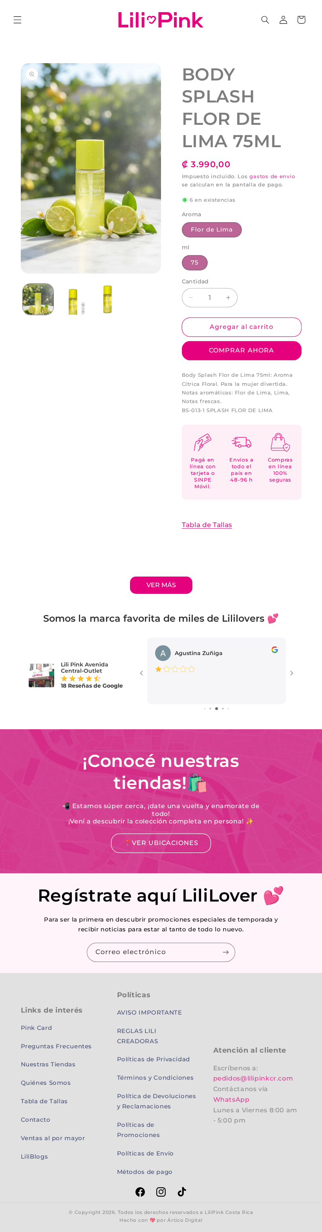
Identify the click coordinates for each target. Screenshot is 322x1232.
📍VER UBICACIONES (161, 843)
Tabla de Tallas (207, 525)
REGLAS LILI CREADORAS (137, 1036)
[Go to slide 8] (223, 709)
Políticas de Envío (145, 1153)
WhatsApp (231, 1099)
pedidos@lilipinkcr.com (253, 1078)
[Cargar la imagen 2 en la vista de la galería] (73, 299)
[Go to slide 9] (228, 708)
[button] (17, 20)
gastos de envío (272, 176)
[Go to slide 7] (216, 708)
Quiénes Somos (46, 1082)
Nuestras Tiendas (48, 1064)
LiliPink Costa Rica (229, 1212)
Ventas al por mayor (53, 1138)
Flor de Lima (212, 229)
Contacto (36, 1119)
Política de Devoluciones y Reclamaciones (156, 1101)
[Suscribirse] (226, 952)
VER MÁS (161, 585)
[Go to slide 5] (204, 708)
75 (195, 262)
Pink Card (36, 1027)
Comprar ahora (241, 350)
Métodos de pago (145, 1171)
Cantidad (195, 281)
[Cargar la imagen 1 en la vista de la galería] (38, 299)
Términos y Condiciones (155, 1077)
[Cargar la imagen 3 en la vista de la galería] (107, 299)
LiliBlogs (34, 1156)
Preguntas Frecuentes (56, 1046)
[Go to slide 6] (210, 709)
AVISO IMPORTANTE (149, 1012)
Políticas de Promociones (138, 1130)
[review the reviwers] (274, 649)
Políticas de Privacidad (153, 1059)
